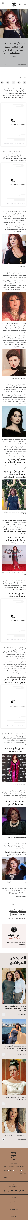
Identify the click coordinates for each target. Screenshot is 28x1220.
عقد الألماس (22, 910)
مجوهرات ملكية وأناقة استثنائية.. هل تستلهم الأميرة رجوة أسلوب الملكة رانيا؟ (14, 1008)
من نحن (14, 1205)
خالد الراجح (13, 910)
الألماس (24, 404)
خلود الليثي (14, 56)
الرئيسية (14, 1198)
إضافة (5, 1177)
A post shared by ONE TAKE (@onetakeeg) (13, 143)
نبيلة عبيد (19, 151)
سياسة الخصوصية (14, 1209)
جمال (11, 1170)
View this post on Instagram (17, 124)
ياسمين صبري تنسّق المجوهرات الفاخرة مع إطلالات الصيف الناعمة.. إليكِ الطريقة (14, 1048)
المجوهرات (23, 342)
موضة (19, 1170)
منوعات (6, 1170)
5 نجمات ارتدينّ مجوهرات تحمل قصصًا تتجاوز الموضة (16, 1098)
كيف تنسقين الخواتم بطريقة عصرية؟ (14, 1135)
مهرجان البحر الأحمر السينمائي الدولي (16, 918)
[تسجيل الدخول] (20, 4)
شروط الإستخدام (14, 1201)
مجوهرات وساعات (22, 64)
